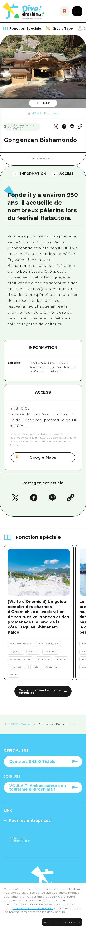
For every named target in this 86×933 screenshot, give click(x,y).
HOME (36, 113)
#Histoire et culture (43, 159)
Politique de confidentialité (33, 908)
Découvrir (51, 113)
